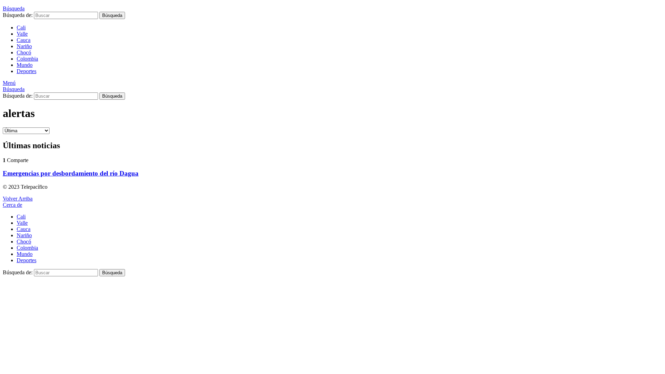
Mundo (25, 65)
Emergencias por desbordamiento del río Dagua (71, 173)
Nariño (24, 46)
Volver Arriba (18, 199)
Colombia (27, 59)
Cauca (23, 40)
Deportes (26, 71)
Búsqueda (112, 15)
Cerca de (12, 205)
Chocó (24, 52)
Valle (22, 34)
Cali (21, 27)
